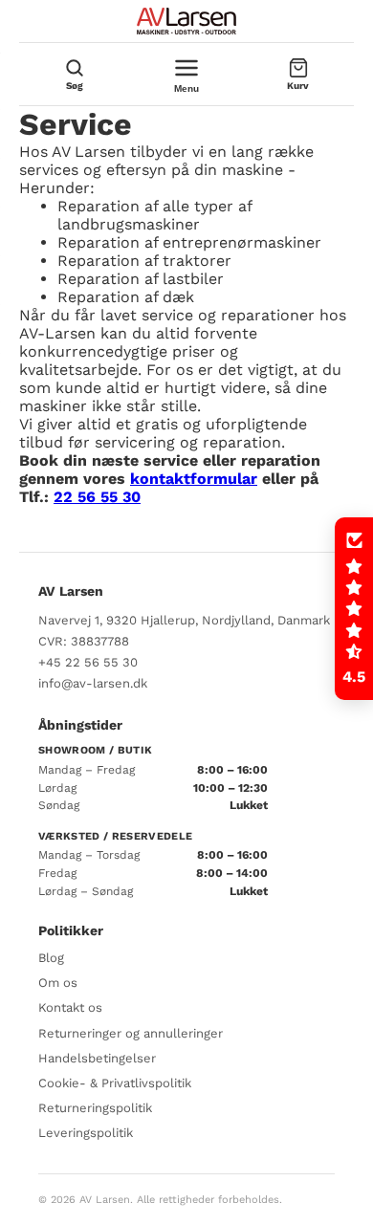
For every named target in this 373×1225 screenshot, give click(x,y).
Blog (51, 958)
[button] (354, 609)
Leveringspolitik (85, 1133)
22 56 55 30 (97, 497)
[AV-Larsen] (186, 21)
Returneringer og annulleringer (130, 1033)
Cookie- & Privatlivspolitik (114, 1083)
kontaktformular (193, 479)
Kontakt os (70, 1007)
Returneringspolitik (95, 1108)
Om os (57, 982)
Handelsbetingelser (97, 1058)
